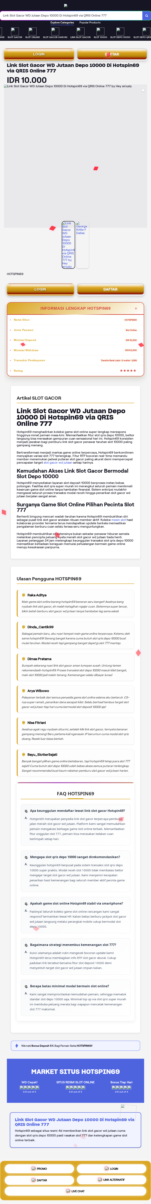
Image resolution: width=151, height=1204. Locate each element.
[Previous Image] (7, 156)
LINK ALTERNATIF (114, 1179)
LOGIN (39, 54)
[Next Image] (144, 156)
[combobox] (71, 15)
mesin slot (118, 519)
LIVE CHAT (78, 1191)
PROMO (42, 1167)
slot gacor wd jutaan (58, 462)
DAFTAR (112, 54)
